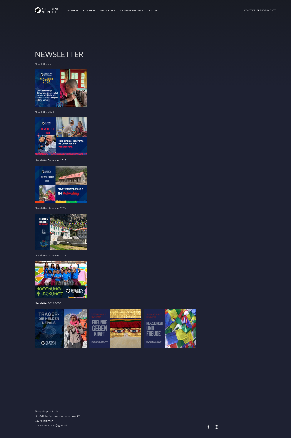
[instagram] (216, 427)
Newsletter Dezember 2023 (50, 160)
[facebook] (208, 427)
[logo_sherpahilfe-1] (47, 7)
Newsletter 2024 (44, 111)
